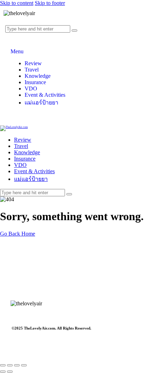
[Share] (17, 365)
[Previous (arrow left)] (3, 372)
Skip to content (16, 3)
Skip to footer (50, 3)
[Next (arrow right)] (10, 372)
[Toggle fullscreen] (10, 365)
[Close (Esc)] (24, 365)
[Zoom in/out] (3, 365)
